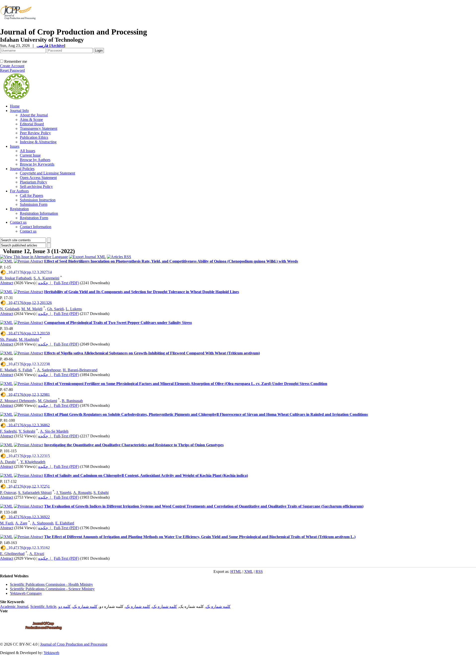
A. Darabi (8, 462)
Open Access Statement (38, 177)
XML (248, 571)
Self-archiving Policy (36, 186)
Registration (19, 209)
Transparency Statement (38, 128)
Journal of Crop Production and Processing (73, 644)
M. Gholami (47, 401)
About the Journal (34, 115)
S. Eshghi (101, 492)
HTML (235, 571)
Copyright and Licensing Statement (47, 173)
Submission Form (33, 204)
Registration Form (34, 218)
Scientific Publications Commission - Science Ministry (52, 589)
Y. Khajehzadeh (32, 462)
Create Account (12, 66)
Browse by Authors (35, 160)
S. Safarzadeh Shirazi (35, 492)
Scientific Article (43, 606)
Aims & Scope (31, 119)
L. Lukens (74, 309)
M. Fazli (6, 523)
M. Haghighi (29, 339)
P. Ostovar (8, 492)
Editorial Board (32, 124)
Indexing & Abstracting (38, 142)
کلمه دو (64, 606)
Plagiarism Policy (33, 182)
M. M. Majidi (31, 309)
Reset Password (12, 70)
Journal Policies (22, 169)
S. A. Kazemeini (46, 278)
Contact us (18, 222)
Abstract (6, 283)
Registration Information (39, 213)
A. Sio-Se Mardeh (54, 431)
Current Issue (30, 155)
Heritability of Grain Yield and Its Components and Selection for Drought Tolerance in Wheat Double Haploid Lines (141, 292)
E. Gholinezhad (12, 554)
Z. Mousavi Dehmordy (18, 401)
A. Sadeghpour (49, 370)
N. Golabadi (9, 309)
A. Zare (21, 523)
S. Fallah (25, 370)
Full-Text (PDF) (66, 283)
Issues (14, 146)
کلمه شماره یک (218, 606)
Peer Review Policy (35, 133)
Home (15, 106)
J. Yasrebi (63, 492)
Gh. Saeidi (55, 309)
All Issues (27, 151)
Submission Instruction (38, 200)
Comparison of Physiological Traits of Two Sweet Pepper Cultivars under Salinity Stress (118, 322)
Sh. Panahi (8, 339)
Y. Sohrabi (27, 431)
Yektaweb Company (26, 593)
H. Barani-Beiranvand (80, 370)
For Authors (19, 191)
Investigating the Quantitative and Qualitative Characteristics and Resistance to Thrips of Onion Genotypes (134, 445)
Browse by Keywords (37, 164)
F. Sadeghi (8, 431)
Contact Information (35, 227)
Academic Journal (14, 606)
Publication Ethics (34, 137)
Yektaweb (51, 653)
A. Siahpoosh (42, 523)
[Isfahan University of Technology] (19, 26)
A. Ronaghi (82, 492)
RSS (259, 571)
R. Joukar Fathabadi (15, 278)
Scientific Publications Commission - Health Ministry (51, 584)
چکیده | (45, 283)
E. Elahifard (64, 523)
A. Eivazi (36, 554)
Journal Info (19, 110)
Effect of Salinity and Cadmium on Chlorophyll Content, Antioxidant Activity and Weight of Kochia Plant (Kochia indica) (146, 475)
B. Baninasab (72, 401)
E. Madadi (8, 370)
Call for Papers (31, 195)
